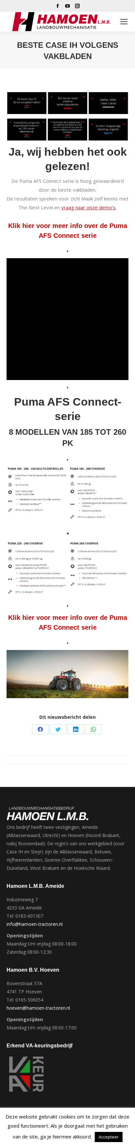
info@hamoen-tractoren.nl (35, 924)
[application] (67, 319)
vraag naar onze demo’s (88, 207)
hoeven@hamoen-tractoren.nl (38, 1008)
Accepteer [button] (109, 1137)
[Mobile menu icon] (123, 21)
